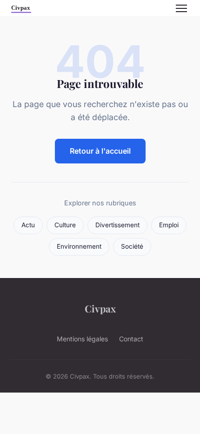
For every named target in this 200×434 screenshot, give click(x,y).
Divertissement (117, 225)
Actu (28, 225)
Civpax (100, 308)
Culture (65, 225)
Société (132, 246)
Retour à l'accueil (100, 151)
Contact (131, 339)
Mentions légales (82, 339)
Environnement (79, 246)
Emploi (169, 225)
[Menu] (181, 8)
